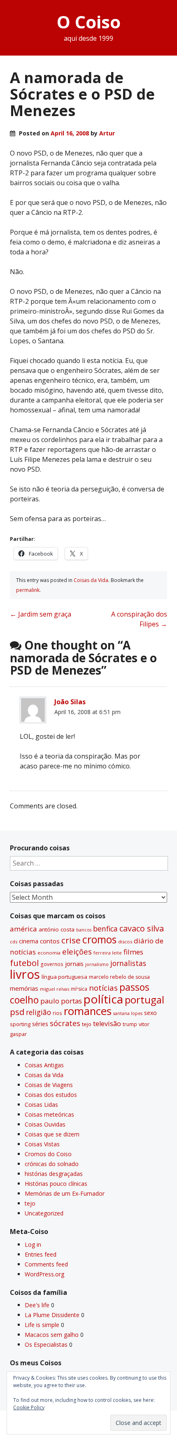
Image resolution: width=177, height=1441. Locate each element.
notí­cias (103, 987)
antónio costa (57, 929)
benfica (105, 929)
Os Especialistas (46, 1344)
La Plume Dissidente (52, 1315)
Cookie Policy (28, 1407)
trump (130, 1024)
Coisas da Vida (91, 580)
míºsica (79, 988)
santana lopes (127, 1013)
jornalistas (128, 963)
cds (13, 941)
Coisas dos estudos (51, 1095)
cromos (99, 939)
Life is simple (42, 1325)
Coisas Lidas (41, 1104)
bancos (83, 930)
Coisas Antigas (44, 1065)
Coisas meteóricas (49, 1114)
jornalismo (97, 964)
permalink (28, 590)
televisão (107, 1023)
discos (125, 941)
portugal (144, 999)
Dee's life (37, 1305)
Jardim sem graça (40, 614)
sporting (20, 1024)
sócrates (65, 1023)
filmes (133, 952)
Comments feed (46, 1264)
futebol (24, 962)
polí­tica (103, 999)
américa (23, 929)
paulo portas (61, 1001)
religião (38, 1012)
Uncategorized (44, 1213)
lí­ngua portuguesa (64, 976)
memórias (24, 988)
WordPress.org (44, 1274)
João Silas (70, 701)
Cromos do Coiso (48, 1154)
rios (57, 1013)
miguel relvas (54, 989)
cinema (28, 941)
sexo (150, 1013)
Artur (107, 133)
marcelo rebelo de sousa (119, 976)
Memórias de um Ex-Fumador (65, 1193)
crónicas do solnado (52, 1164)
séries (40, 1024)
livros (25, 974)
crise (71, 940)
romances (88, 1011)
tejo (86, 1024)
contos (50, 941)
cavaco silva (141, 928)
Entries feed (40, 1254)
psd (17, 1011)
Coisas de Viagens (49, 1085)
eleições (77, 951)
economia (49, 953)
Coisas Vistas (42, 1144)
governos (51, 964)
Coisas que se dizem (52, 1134)
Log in (33, 1244)
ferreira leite (107, 953)
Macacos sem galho (52, 1335)
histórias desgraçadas (54, 1174)
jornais (74, 964)
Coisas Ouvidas (45, 1124)
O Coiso (89, 21)
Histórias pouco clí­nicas (56, 1183)
